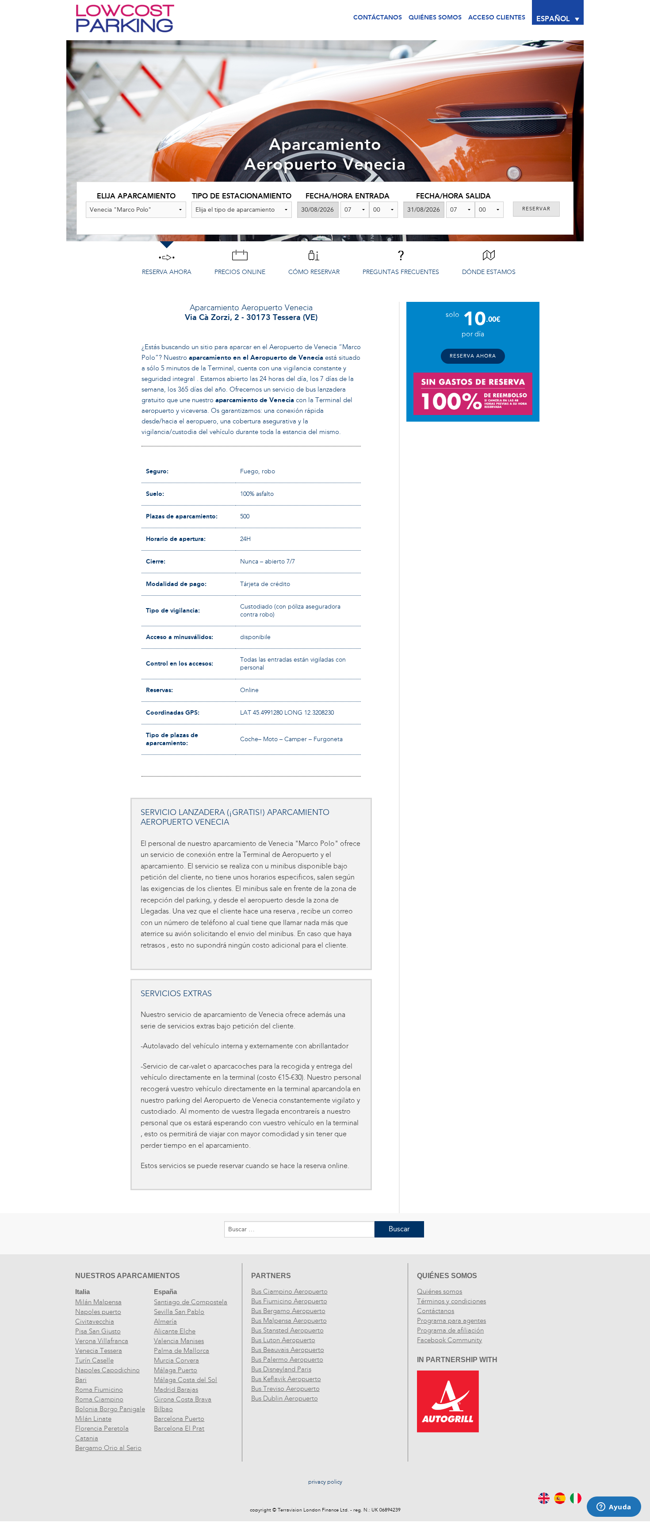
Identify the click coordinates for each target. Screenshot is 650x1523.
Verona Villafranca (101, 1341)
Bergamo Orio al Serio (108, 1448)
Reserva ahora (166, 272)
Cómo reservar (314, 272)
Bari (81, 1380)
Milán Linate (93, 1419)
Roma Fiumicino (99, 1390)
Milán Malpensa (98, 1302)
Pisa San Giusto (98, 1331)
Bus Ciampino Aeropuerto (289, 1291)
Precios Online (239, 272)
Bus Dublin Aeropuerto (284, 1398)
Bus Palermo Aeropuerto (287, 1359)
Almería (165, 1321)
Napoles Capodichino (107, 1370)
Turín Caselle (94, 1360)
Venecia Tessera (98, 1351)
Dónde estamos (489, 272)
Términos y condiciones (451, 1301)
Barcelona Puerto (179, 1419)
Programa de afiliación (450, 1330)
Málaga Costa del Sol (185, 1380)
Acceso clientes (496, 17)
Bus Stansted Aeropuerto (287, 1330)
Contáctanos (377, 17)
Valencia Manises (179, 1341)
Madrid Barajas (176, 1390)
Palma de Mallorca (181, 1351)
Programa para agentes (451, 1321)
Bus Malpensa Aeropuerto (289, 1321)
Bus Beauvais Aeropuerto (287, 1350)
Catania (86, 1438)
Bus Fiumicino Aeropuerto (289, 1301)
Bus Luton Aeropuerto (283, 1340)
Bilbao (163, 1409)
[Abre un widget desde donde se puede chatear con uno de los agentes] (614, 1507)
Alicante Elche (174, 1331)
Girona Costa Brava (182, 1399)
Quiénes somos (439, 1291)
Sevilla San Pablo (179, 1312)
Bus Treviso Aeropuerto (285, 1389)
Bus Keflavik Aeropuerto (286, 1379)
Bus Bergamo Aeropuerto (288, 1311)
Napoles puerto (98, 1312)
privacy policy (325, 1481)
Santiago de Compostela (190, 1302)
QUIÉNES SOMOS (435, 17)
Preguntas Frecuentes (401, 272)
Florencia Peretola (102, 1428)
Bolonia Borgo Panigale (110, 1409)
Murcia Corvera (176, 1360)
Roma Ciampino (99, 1399)
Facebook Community (449, 1340)
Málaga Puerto (175, 1370)
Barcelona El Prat (179, 1428)
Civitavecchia (94, 1321)
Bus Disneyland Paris (281, 1369)
